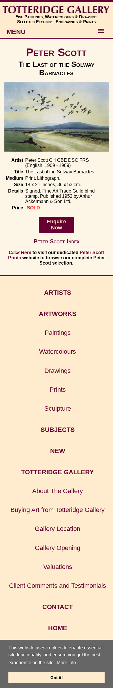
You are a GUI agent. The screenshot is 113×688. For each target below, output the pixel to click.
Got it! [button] (56, 677)
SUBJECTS (58, 429)
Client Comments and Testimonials (57, 585)
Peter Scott (56, 52)
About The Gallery (57, 491)
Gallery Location (57, 528)
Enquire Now (56, 225)
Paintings (58, 332)
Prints (58, 389)
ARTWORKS (57, 313)
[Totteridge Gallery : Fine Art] (56, 9)
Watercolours (57, 351)
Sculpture (57, 408)
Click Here (20, 252)
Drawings (57, 370)
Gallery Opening (57, 548)
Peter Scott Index (56, 241)
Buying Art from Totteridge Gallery (57, 509)
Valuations (57, 566)
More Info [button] (66, 662)
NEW (57, 451)
